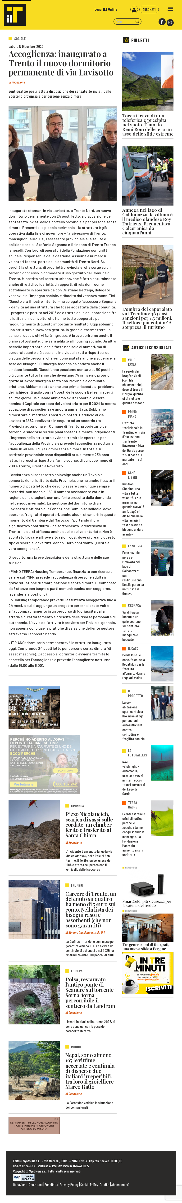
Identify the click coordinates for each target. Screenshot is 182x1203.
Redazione (20, 1184)
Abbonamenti (120, 1184)
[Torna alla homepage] (13, 13)
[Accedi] (134, 9)
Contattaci (36, 1184)
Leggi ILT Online (106, 9)
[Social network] (162, 22)
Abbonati (149, 9)
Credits (104, 1184)
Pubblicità (51, 1184)
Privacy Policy (69, 1184)
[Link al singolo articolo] (34, 829)
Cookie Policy (89, 1184)
